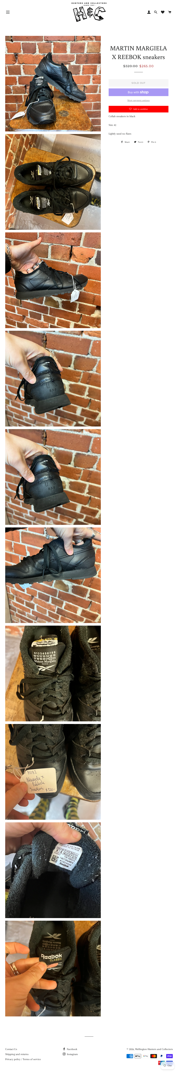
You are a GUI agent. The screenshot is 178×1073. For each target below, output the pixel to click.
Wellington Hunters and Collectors (154, 1049)
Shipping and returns (17, 1054)
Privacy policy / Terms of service (23, 1059)
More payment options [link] (138, 100)
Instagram (72, 1054)
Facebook (71, 1049)
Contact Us (11, 1049)
